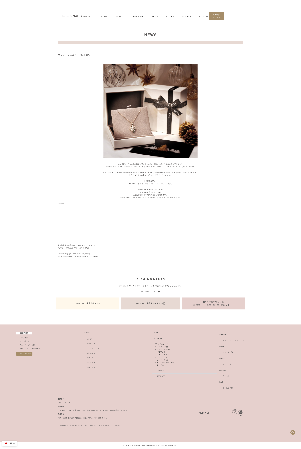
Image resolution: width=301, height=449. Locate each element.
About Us (223, 334)
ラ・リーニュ (162, 357)
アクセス (226, 376)
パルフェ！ (161, 352)
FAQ (221, 382)
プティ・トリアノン (164, 354)
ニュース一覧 (228, 352)
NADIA (159, 338)
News (221, 346)
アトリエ (160, 365)
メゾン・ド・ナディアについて (235, 340)
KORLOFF (161, 376)
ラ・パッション (163, 360)
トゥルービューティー (165, 362)
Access (222, 370)
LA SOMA (160, 371)
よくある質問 (228, 388)
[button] (184, 338)
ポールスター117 (163, 349)
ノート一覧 (227, 364)
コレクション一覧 (161, 347)
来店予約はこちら (216, 16)
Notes (222, 358)
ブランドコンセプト (162, 344)
